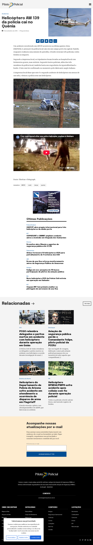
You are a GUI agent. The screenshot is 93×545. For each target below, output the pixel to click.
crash (29, 185)
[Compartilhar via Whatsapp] (46, 41)
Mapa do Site (5, 511)
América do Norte (25, 379)
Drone (73, 520)
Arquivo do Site (6, 514)
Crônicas (50, 517)
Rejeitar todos (23, 537)
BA (27, 276)
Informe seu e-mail (33, 444)
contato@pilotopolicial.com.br (46, 498)
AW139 (23, 185)
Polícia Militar (28, 511)
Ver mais (87, 303)
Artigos (29, 267)
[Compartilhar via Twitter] (38, 41)
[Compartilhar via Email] (55, 41)
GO (20, 328)
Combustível (75, 514)
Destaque (51, 328)
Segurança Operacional (55, 514)
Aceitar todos (35, 537)
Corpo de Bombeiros (31, 514)
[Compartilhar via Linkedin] (51, 41)
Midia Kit (4, 517)
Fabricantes (30, 250)
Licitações (51, 523)
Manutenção (75, 526)
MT (28, 233)
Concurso (74, 517)
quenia (43, 185)
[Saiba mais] (46, 202)
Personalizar (11, 537)
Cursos (50, 520)
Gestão (50, 529)
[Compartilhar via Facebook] (42, 41)
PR (49, 379)
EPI (72, 523)
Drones (29, 242)
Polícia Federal (31, 225)
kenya (36, 185)
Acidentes (5, 14)
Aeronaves (75, 511)
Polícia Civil (28, 517)
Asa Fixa (50, 526)
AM (28, 259)
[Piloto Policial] (12, 4)
